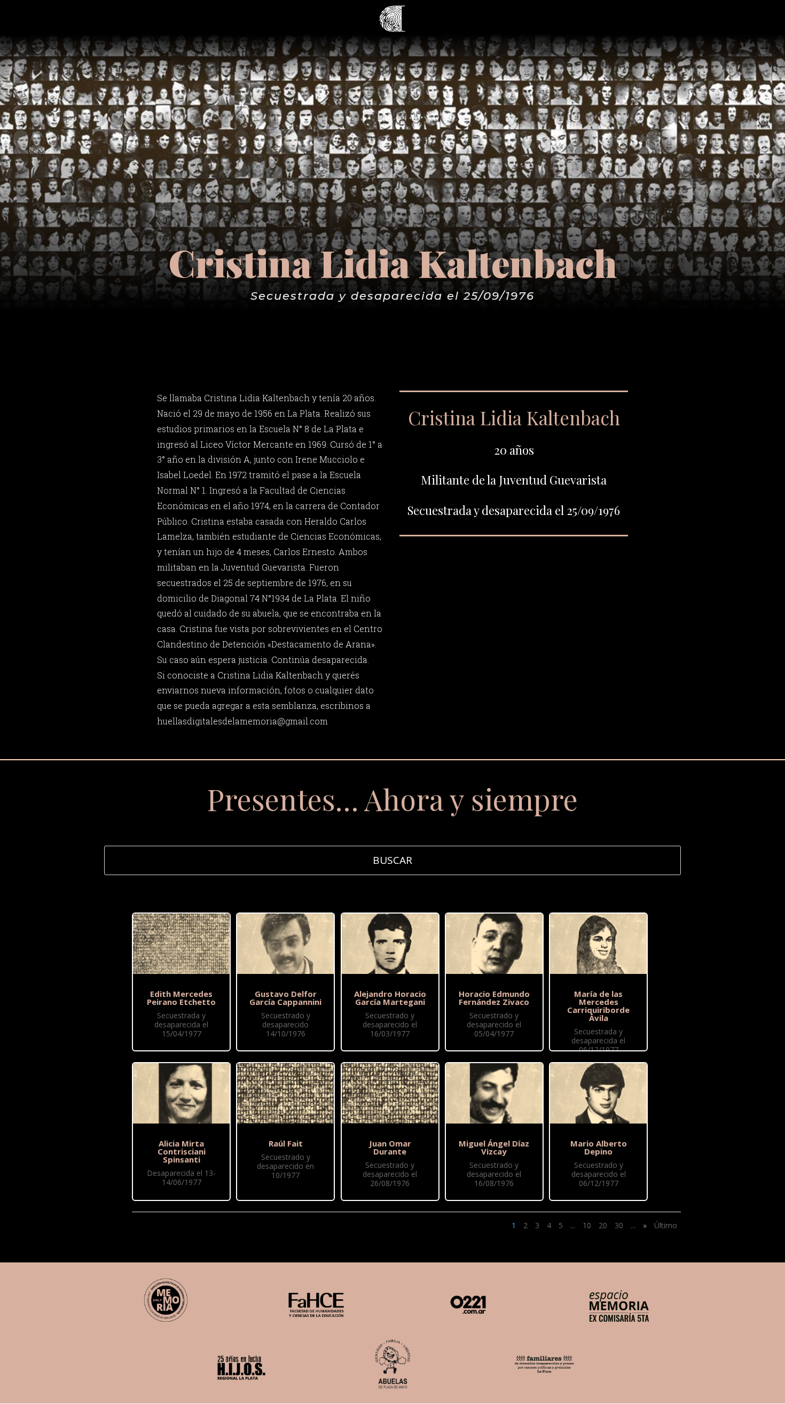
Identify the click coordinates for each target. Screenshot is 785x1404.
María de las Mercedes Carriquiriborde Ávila (598, 1005)
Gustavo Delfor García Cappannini (285, 997)
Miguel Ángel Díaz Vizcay (494, 1147)
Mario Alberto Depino (598, 1147)
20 (603, 1225)
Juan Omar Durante (390, 1147)
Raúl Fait (286, 1143)
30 (619, 1225)
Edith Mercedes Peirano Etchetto (181, 997)
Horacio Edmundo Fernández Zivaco (494, 997)
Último (665, 1225)
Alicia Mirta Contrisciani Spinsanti (182, 1151)
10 (587, 1225)
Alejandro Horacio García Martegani (390, 997)
